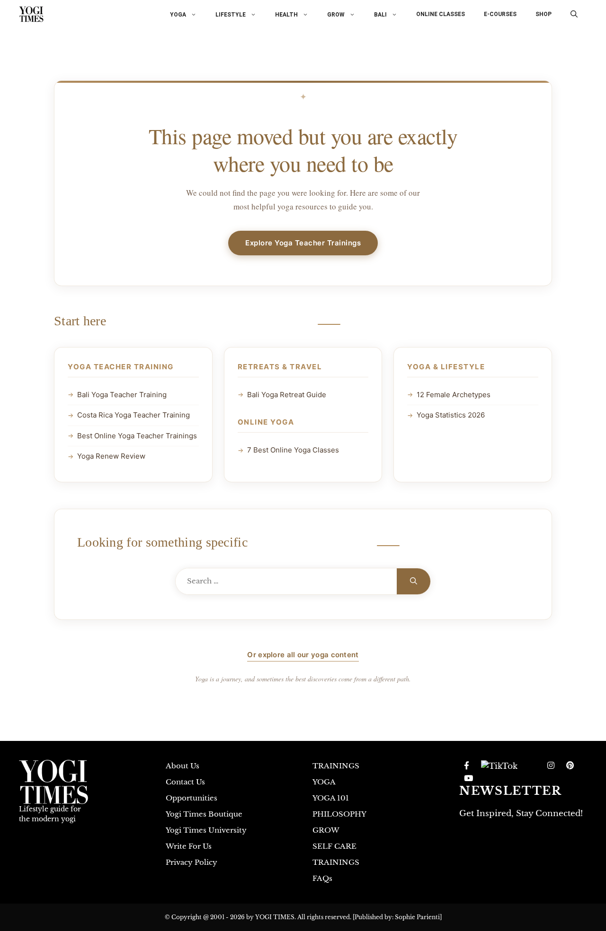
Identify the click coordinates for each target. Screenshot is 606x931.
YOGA (178, 14)
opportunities (191, 797)
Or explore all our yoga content (302, 654)
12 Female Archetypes (453, 394)
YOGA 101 (330, 797)
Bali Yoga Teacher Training (122, 394)
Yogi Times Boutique (204, 813)
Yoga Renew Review (111, 456)
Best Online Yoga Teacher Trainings (137, 435)
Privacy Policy (191, 862)
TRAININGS (335, 765)
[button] (574, 14)
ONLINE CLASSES (440, 14)
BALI (380, 14)
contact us (185, 781)
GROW (336, 14)
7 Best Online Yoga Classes (293, 449)
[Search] (413, 581)
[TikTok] (499, 766)
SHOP (543, 14)
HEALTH (286, 14)
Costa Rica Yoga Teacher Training (133, 414)
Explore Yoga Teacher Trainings (303, 242)
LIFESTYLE (230, 14)
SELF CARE (334, 846)
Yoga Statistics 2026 (451, 414)
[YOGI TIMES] (31, 14)
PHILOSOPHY (339, 813)
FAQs (322, 878)
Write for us (189, 846)
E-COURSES (500, 14)
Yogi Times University (206, 830)
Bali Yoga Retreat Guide (286, 394)
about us (182, 765)
